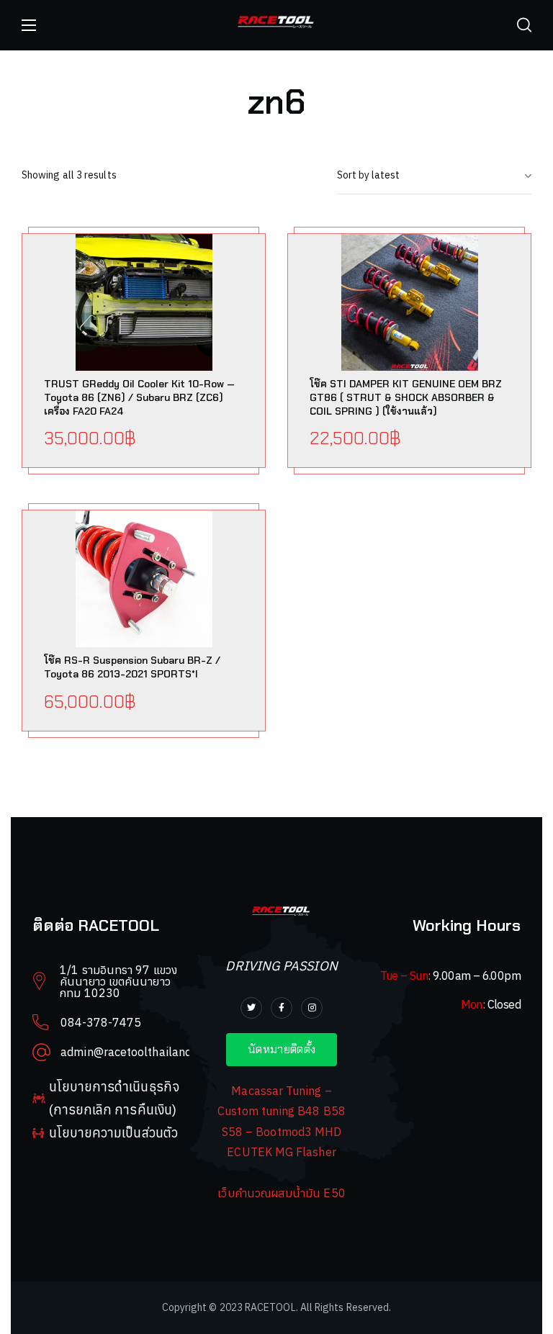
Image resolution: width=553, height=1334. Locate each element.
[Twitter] (251, 1008)
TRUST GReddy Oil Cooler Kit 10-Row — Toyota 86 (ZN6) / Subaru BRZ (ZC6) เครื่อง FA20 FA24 (139, 397)
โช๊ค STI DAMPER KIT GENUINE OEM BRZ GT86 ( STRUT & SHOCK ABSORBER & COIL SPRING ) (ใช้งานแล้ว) (406, 397)
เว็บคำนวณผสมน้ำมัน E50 (281, 1193)
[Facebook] (281, 1008)
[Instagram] (312, 1008)
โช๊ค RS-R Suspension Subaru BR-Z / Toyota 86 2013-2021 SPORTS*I (132, 667)
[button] (524, 25)
